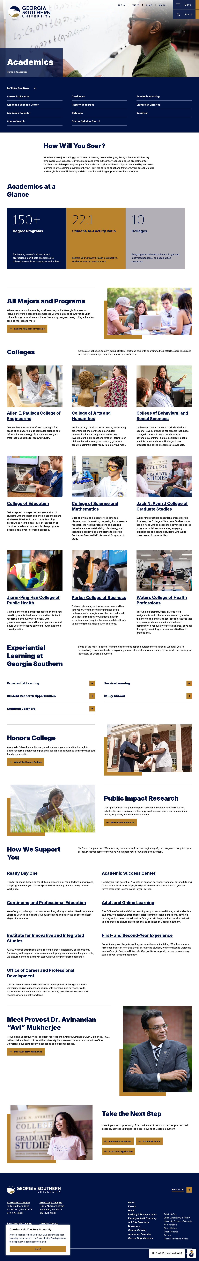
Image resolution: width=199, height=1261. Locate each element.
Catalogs (77, 113)
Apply (121, 5)
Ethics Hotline (170, 1228)
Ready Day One (22, 873)
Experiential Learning (23, 683)
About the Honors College (28, 762)
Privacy (167, 1235)
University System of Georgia (178, 1221)
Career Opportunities (140, 1238)
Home (10, 72)
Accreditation (170, 1224)
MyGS (162, 5)
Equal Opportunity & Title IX (177, 1217)
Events (132, 1206)
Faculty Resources (83, 104)
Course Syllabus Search (86, 121)
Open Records (171, 1231)
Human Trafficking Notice (176, 1238)
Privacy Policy (43, 1238)
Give (149, 5)
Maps (131, 1210)
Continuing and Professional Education (46, 902)
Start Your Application (121, 1151)
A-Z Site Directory (138, 1222)
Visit (135, 5)
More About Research (122, 822)
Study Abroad (114, 696)
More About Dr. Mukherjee (28, 1051)
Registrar (142, 113)
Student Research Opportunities (31, 696)
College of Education (28, 503)
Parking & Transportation (142, 1214)
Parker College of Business (99, 597)
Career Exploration (18, 96)
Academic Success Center (23, 104)
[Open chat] (191, 1253)
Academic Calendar (18, 113)
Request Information (120, 1141)
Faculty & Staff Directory (142, 1218)
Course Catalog (137, 1230)
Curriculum (78, 96)
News (131, 1202)
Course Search (16, 121)
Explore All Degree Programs (29, 328)
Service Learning (117, 683)
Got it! (38, 1249)
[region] (38, 1240)
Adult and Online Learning (128, 902)
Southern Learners (21, 708)
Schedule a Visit (151, 1141)
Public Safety (170, 1214)
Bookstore (134, 1226)
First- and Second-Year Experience (137, 935)
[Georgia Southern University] (29, 12)
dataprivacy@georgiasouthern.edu (29, 1241)
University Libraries (148, 104)
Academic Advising (148, 96)
